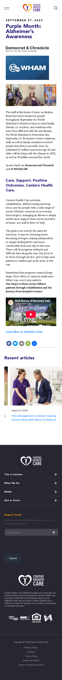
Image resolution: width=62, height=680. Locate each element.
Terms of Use (31, 656)
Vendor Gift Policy (31, 660)
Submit (13, 558)
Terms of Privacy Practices (31, 665)
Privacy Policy (31, 647)
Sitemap (31, 652)
